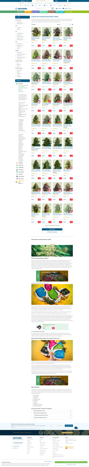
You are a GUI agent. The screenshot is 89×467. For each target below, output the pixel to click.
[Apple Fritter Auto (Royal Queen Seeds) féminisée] (36, 208)
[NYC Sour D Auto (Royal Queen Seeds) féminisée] (36, 119)
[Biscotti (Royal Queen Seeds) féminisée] (57, 186)
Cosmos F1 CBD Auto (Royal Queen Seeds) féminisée (57, 171)
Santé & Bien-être (29, 443)
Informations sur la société (56, 440)
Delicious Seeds (21, 156)
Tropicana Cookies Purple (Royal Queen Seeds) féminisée (67, 61)
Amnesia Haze (36, 395)
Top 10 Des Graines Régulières (23, 95)
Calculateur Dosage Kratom (69, 443)
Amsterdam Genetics (22, 139)
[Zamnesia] (24, 9)
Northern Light (36, 396)
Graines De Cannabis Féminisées (23, 85)
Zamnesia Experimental (22, 116)
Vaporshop (21, 165)
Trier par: (58, 24)
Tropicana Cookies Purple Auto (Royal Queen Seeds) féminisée (57, 38)
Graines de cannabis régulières (23, 87)
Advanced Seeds (21, 136)
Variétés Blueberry (21, 120)
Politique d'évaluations (56, 450)
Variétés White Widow (22, 130)
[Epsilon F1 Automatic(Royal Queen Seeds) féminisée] (36, 141)
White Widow (35, 400)
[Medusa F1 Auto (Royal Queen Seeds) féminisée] (36, 164)
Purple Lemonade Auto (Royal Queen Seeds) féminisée (46, 38)
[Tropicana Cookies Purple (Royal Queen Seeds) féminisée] (68, 54)
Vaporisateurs (29, 442)
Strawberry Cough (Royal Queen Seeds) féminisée (67, 38)
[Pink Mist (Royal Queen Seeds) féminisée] (57, 54)
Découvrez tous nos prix (67, 432)
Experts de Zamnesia (43, 451)
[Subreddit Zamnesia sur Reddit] (15, 448)
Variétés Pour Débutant (22, 102)
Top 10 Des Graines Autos (22, 94)
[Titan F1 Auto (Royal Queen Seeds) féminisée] (46, 164)
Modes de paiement (55, 442)
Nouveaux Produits (42, 442)
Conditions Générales (55, 445)
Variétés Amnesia (21, 119)
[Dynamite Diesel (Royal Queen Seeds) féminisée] (68, 98)
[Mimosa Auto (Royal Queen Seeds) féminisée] (57, 208)
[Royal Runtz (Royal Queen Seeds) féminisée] (68, 208)
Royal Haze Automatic (37, 405)
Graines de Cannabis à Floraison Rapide (23, 109)
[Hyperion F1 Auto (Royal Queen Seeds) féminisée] (68, 141)
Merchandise (21, 176)
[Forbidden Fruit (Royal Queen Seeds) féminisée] (46, 76)
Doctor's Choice (21, 158)
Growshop (21, 174)
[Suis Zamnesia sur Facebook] (13, 446)
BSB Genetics (20, 147)
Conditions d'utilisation (31, 428)
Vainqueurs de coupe (22, 106)
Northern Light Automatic (37, 404)
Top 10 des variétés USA (22, 97)
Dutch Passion (21, 161)
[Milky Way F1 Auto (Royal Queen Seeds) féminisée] (68, 119)
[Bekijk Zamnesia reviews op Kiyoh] (16, 181)
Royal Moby (35, 397)
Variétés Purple (21, 128)
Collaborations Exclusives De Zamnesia (23, 115)
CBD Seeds (20, 152)
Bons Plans (28, 451)
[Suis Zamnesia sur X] (18, 446)
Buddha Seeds (21, 150)
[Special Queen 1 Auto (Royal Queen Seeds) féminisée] (36, 31)
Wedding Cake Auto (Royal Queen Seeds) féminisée (46, 214)
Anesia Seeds (20, 140)
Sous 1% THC (20, 103)
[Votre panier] (70, 8)
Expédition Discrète (42, 453)
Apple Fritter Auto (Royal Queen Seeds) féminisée (35, 214)
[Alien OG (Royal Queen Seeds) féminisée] (57, 76)
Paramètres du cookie (71, 464)
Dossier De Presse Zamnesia (44, 448)
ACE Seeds (20, 135)
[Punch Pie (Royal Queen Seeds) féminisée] (46, 98)
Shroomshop (21, 172)
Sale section (21, 178)
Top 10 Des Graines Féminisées (23, 98)
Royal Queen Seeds (44, 274)
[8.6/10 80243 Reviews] (22, 181)
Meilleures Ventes (42, 443)
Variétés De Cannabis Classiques (23, 105)
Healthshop (21, 167)
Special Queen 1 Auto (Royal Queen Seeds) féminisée (35, 38)
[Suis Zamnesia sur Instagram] (15, 446)
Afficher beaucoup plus (52, 232)
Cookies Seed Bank (21, 155)
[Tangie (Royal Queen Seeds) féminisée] (36, 76)
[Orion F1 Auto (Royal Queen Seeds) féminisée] (57, 141)
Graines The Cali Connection (23, 151)
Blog (40, 440)
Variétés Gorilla (21, 124)
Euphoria (35, 401)
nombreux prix (52, 382)
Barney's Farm (21, 142)
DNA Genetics (20, 157)
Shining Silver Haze (36, 399)
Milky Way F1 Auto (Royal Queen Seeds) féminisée (67, 126)
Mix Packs (20, 113)
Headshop (21, 162)
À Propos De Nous (42, 445)
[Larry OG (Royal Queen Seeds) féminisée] (36, 98)
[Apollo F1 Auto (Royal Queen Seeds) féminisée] (46, 141)
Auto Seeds (20, 141)
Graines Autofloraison (22, 86)
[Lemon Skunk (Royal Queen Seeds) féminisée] (36, 54)
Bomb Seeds (20, 146)
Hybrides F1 (20, 89)
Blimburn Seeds (21, 145)
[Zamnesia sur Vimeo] (16, 446)
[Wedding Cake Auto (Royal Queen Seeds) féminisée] (46, 208)
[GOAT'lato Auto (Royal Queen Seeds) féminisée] (46, 119)
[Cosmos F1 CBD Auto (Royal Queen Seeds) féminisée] (57, 164)
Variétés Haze (21, 125)
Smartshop (21, 169)
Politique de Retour (55, 448)
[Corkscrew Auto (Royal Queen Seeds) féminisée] (57, 119)
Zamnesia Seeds (21, 91)
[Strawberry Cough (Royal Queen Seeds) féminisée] (68, 31)
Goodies (28, 450)
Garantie (54, 451)
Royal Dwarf (35, 403)
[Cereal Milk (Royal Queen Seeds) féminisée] (68, 186)
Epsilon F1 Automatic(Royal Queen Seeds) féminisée (35, 148)
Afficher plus (52, 229)
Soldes (28, 453)
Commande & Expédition (56, 443)
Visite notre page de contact (18, 443)
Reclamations (54, 453)
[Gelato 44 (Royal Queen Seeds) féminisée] (57, 98)
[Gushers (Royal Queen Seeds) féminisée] (68, 164)
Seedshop (21, 83)
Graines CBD (20, 90)
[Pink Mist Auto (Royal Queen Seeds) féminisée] (46, 54)
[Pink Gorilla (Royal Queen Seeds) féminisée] (68, 76)
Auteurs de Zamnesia (43, 450)
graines (56, 274)
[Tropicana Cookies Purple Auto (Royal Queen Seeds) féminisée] (57, 31)
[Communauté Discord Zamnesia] (16, 448)
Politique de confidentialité (24, 428)
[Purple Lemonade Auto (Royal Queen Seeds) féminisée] (46, 31)
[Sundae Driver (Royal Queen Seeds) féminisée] (46, 186)
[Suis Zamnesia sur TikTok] (13, 448)
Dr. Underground (21, 160)
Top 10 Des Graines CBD (22, 99)
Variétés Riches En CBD (22, 110)
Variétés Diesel (21, 123)
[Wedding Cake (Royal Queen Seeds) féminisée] (36, 186)
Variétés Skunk (21, 129)
